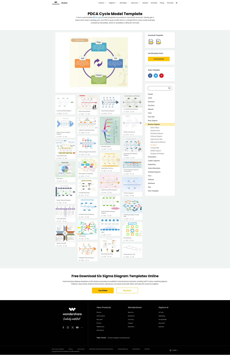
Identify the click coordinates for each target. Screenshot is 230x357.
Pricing (162, 3)
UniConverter (101, 316)
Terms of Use (80, 349)
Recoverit (100, 319)
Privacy (71, 349)
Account (127, 338)
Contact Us (111, 338)
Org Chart (151, 105)
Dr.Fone (99, 323)
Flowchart (151, 101)
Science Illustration (154, 168)
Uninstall (147, 349)
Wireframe (151, 183)
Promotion (170, 3)
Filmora (99, 312)
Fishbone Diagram (156, 136)
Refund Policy (136, 349)
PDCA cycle (97, 17)
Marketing (162, 316)
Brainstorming (155, 130)
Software (151, 179)
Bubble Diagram (155, 150)
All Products (100, 330)
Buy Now (127, 290)
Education (131, 327)
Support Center (119, 338)
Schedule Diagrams (154, 172)
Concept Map (154, 148)
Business (145, 3)
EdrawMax (104, 23)
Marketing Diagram (156, 133)
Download (154, 3)
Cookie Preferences (123, 349)
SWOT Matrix (154, 127)
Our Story (131, 319)
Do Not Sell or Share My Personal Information (101, 349)
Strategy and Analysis (157, 153)
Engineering (152, 164)
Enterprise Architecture (158, 142)
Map (149, 187)
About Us (131, 312)
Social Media (162, 319)
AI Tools (161, 312)
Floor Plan (151, 117)
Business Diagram (154, 124)
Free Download (159, 59)
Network (150, 109)
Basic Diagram (152, 120)
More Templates (153, 191)
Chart (150, 113)
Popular (150, 94)
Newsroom (131, 316)
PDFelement (100, 327)
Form (149, 176)
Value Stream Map (156, 139)
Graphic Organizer (154, 160)
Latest (150, 98)
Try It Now (102, 290)
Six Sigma (153, 145)
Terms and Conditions (58, 349)
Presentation (152, 157)
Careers (130, 323)
